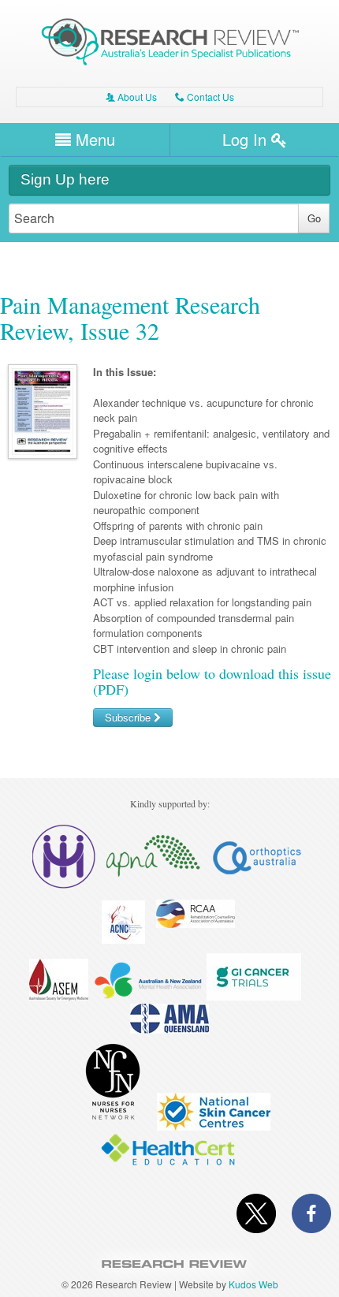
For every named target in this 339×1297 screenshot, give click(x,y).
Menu (93, 139)
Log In (246, 139)
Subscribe (129, 717)
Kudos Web (253, 1284)
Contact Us (204, 96)
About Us (131, 96)
